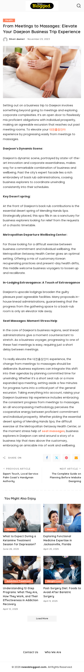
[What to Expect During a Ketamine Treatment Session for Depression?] (22, 518)
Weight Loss (54, 581)
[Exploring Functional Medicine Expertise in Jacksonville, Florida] (62, 518)
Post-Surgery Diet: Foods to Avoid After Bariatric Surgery (62, 592)
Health (9, 20)
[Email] (76, 458)
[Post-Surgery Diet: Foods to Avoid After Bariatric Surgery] (62, 570)
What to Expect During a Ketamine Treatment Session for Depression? (19, 540)
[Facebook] (47, 458)
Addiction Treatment (19, 581)
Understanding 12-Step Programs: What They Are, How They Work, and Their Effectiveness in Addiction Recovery (20, 596)
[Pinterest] (66, 458)
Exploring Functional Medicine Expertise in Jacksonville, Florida (57, 540)
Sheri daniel (17, 39)
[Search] (78, 6)
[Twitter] (57, 458)
